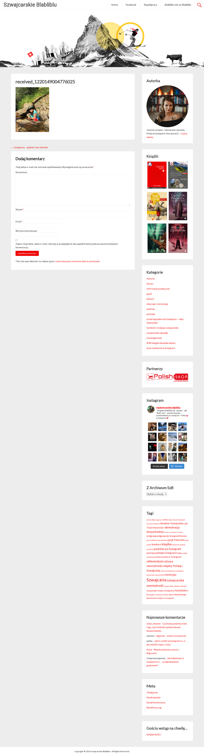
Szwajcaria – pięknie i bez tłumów (29, 147)
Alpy (153, 520)
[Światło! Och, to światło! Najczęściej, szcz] (162, 426)
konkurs (156, 544)
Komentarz (21, 172)
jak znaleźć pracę (153, 540)
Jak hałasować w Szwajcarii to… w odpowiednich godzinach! (165, 662)
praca (159, 556)
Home (114, 4)
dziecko (180, 532)
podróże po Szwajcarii (167, 549)
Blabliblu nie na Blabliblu (178, 4)
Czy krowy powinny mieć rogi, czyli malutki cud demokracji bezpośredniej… (167, 627)
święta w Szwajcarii (165, 598)
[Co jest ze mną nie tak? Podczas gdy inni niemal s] (172, 437)
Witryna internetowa (26, 230)
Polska (179, 553)
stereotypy (170, 574)
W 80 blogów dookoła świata (161, 342)
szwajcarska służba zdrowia (175, 586)
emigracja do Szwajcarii (168, 536)
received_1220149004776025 (45, 81)
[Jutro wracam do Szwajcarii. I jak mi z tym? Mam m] (152, 457)
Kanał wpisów (153, 697)
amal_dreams (154, 623)
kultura (150, 298)
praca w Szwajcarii (171, 556)
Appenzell (159, 520)
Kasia (149, 649)
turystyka (180, 590)
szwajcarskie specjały (157, 332)
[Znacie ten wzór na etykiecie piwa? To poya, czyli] (152, 426)
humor (150, 283)
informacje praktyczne (158, 288)
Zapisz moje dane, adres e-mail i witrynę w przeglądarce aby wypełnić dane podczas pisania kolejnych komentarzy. (67, 245)
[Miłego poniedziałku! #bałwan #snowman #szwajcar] (172, 426)
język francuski (176, 540)
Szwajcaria (156, 580)
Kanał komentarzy (156, 702)
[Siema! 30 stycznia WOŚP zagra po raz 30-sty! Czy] (182, 437)
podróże (151, 308)
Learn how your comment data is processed (77, 261)
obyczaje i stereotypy (157, 303)
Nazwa (20, 209)
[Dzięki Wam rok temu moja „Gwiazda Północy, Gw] (152, 447)
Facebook (131, 4)
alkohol (149, 520)
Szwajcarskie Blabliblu (30, 5)
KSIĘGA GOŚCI (154, 734)
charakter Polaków (153, 524)
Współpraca (150, 4)
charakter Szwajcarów (171, 523)
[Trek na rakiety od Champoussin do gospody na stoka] (182, 426)
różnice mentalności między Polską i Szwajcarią (164, 565)
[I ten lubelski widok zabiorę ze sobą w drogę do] (182, 447)
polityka (151, 314)
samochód (159, 575)
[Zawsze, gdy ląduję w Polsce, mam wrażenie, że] (172, 457)
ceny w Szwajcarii (178, 520)
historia (151, 278)
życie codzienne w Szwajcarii (161, 348)
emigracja (152, 536)
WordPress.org (154, 707)
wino (171, 594)
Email (19, 221)
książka (167, 544)
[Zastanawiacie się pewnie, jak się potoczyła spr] (162, 437)
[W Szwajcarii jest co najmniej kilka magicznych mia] (162, 447)
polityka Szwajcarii (165, 553)
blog (170, 520)
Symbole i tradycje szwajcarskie (162, 327)
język (149, 293)
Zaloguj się (152, 692)
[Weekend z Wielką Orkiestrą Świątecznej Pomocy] (152, 437)
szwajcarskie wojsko (155, 590)
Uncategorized (154, 337)
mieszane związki (178, 545)
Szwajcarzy (169, 590)
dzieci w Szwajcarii (170, 532)
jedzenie (164, 540)
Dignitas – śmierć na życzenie (171, 635)
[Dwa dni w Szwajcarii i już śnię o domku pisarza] (172, 447)
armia (165, 519)
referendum (155, 561)
